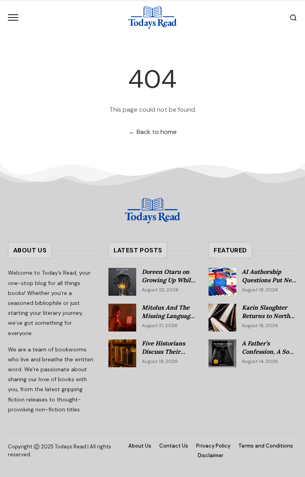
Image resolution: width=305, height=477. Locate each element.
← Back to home (153, 132)
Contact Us (173, 445)
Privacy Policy (213, 445)
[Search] (293, 17)
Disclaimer (211, 455)
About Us (139, 445)
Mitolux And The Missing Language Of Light (167, 316)
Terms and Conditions (265, 445)
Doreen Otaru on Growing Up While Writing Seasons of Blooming (168, 284)
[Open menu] (13, 17)
